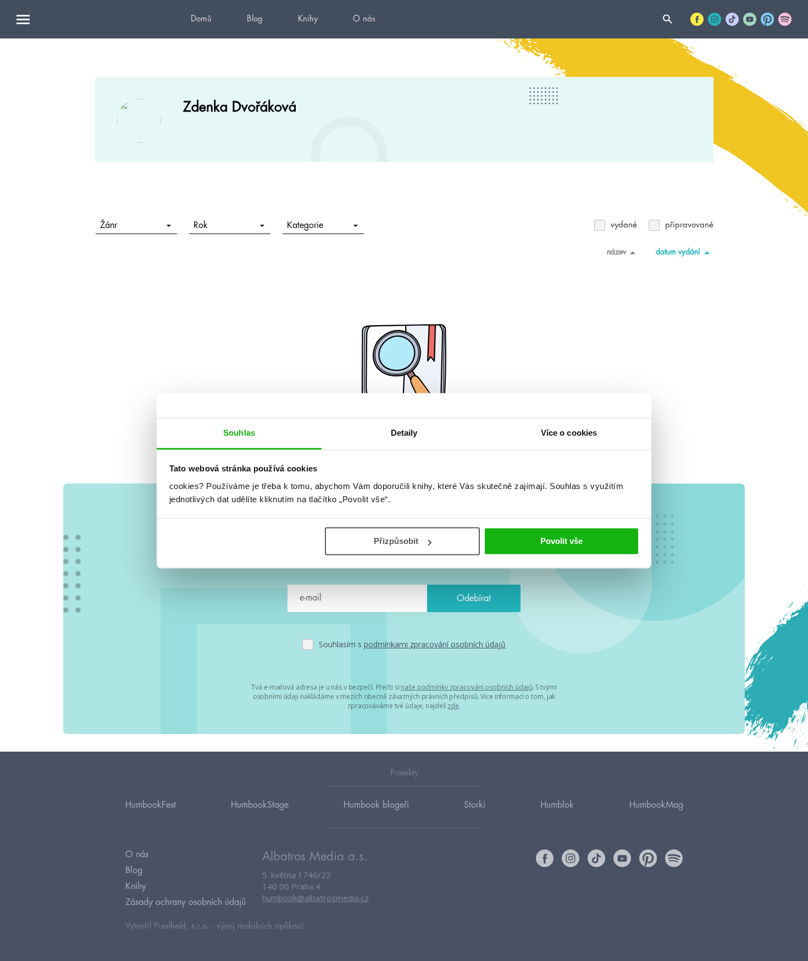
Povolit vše (561, 541)
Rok (200, 225)
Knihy (308, 19)
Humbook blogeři (376, 805)
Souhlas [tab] (239, 432)
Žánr (108, 225)
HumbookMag (656, 805)
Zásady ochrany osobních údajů (185, 902)
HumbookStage (260, 805)
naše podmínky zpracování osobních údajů (466, 687)
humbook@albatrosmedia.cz (315, 897)
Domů (201, 19)
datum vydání (678, 251)
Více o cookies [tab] (569, 432)
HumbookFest (150, 805)
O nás (364, 19)
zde (453, 705)
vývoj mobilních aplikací (260, 926)
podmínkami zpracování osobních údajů (435, 644)
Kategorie (305, 225)
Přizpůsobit (396, 541)
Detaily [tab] (404, 432)
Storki (474, 805)
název (616, 251)
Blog (255, 19)
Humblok (557, 805)
